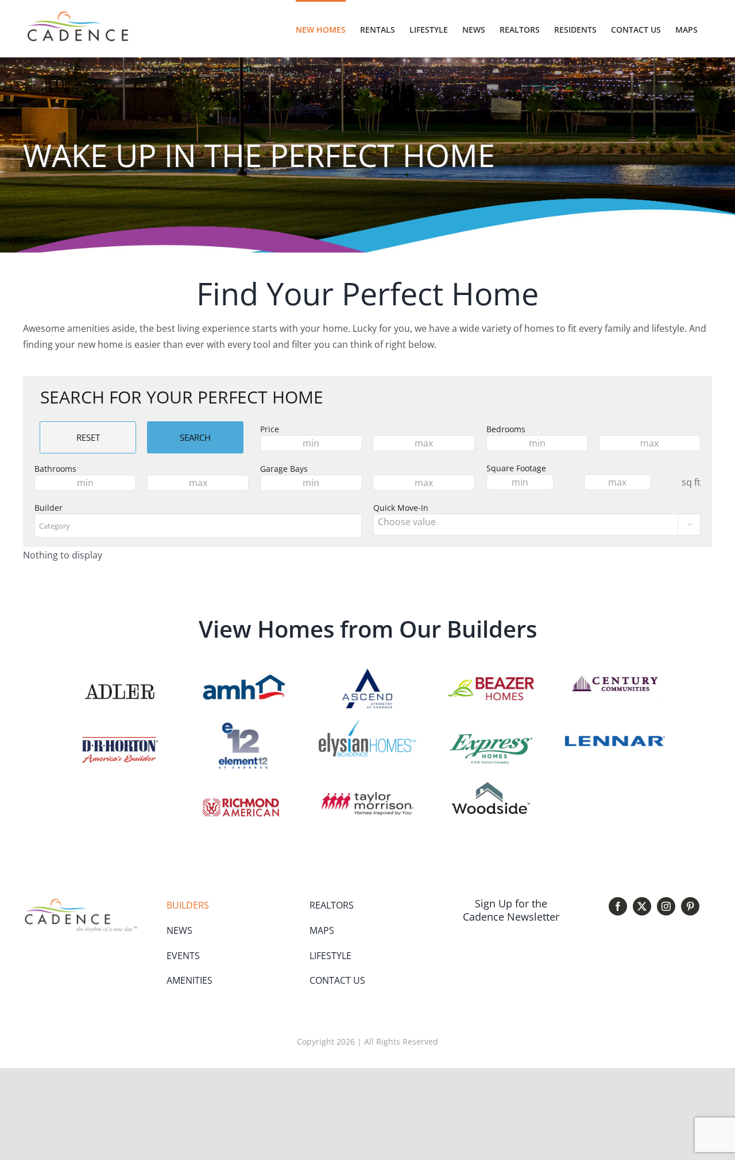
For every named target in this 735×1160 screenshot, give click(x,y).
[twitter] (642, 906)
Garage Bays (284, 468)
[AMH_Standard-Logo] (244, 679)
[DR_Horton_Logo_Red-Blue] (120, 741)
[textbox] (198, 526)
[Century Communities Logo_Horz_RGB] (615, 673)
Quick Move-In (400, 507)
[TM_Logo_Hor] (367, 796)
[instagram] (666, 906)
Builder (48, 507)
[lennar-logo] (615, 740)
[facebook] (618, 906)
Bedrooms (505, 429)
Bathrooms (55, 468)
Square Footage (516, 468)
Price (269, 429)
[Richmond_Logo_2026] (241, 803)
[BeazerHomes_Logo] (491, 682)
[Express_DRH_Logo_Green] (491, 738)
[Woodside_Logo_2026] (491, 787)
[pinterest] (690, 906)
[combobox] (198, 525)
